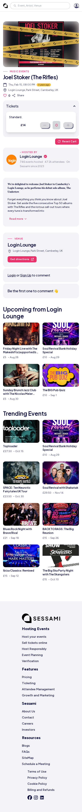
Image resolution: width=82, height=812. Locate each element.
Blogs (26, 745)
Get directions (19, 259)
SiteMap (28, 758)
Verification (30, 661)
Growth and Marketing (38, 695)
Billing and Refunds (41, 790)
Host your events (34, 636)
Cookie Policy (37, 784)
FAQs (26, 752)
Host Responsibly (34, 649)
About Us (28, 711)
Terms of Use (36, 771)
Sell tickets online (34, 643)
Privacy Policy (37, 777)
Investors (28, 729)
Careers (27, 723)
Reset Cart (69, 141)
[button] (40, 5)
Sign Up (25, 275)
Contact (28, 717)
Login (12, 275)
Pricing (27, 677)
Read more (16, 218)
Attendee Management (38, 689)
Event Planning (32, 655)
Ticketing (28, 683)
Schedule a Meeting (36, 764)
